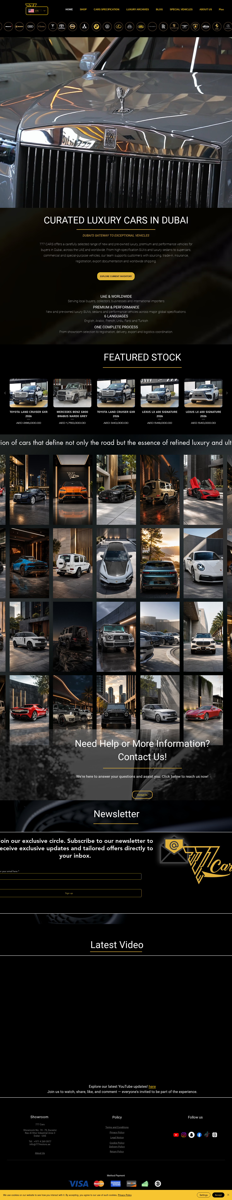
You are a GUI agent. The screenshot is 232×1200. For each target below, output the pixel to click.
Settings (204, 1195)
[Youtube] (176, 1135)
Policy (117, 1117)
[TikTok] (207, 1135)
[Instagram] (184, 1135)
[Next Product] (227, 393)
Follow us (195, 1117)
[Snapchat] (191, 1135)
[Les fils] (215, 1135)
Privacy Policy (125, 1195)
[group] (116, 404)
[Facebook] (199, 1135)
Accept (218, 1195)
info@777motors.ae (40, 1144)
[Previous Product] (5, 393)
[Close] (228, 1194)
